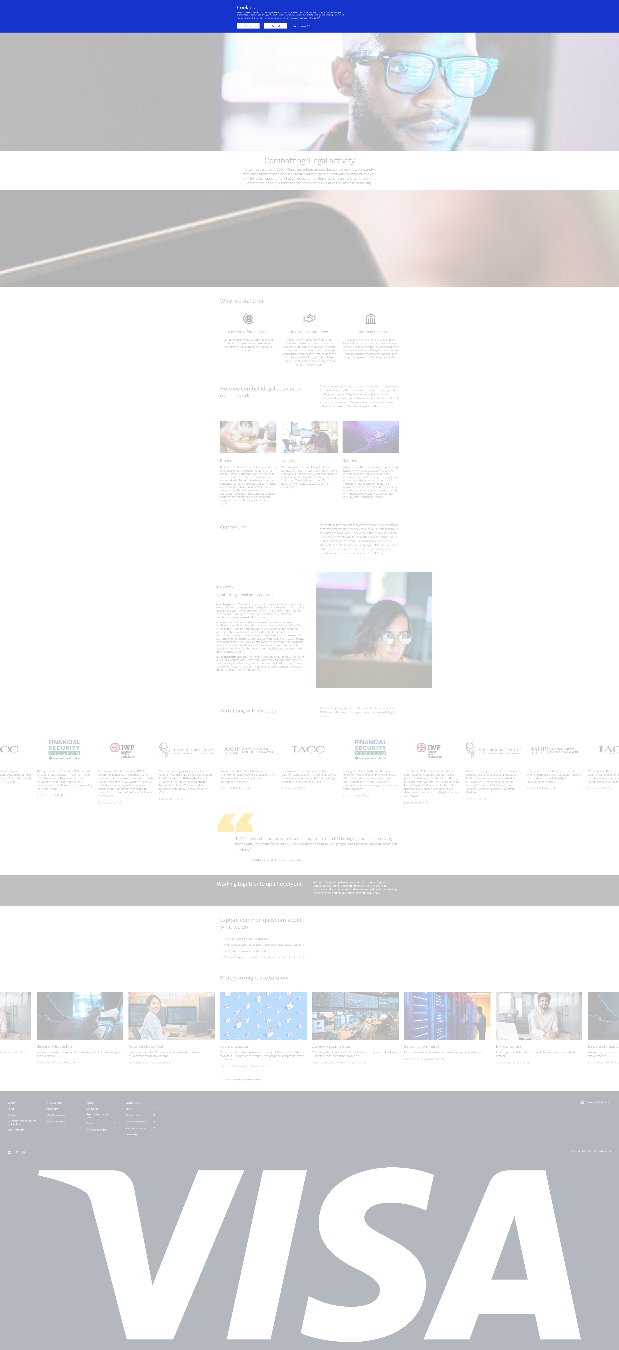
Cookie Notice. (310, 17)
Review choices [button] (299, 25)
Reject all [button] (276, 25)
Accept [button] (248, 25)
